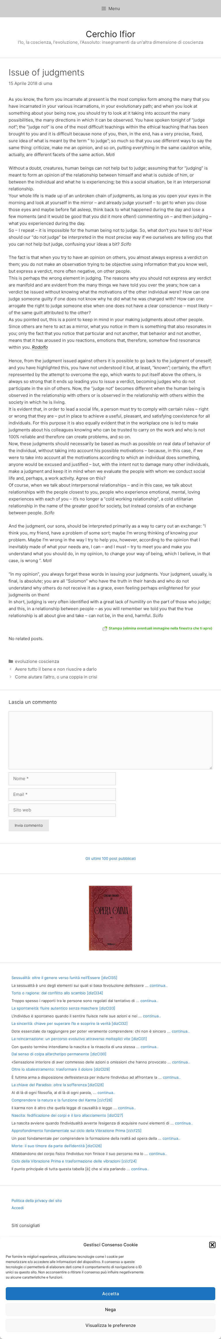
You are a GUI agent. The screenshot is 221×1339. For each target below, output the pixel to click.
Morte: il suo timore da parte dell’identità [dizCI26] (57, 1145)
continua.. (158, 985)
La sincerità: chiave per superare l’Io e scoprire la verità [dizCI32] (70, 1023)
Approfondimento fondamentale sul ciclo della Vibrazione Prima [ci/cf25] (77, 1130)
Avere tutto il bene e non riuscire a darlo (56, 669)
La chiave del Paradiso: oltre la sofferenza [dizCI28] (58, 1084)
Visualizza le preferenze (110, 1325)
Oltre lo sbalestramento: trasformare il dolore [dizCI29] (61, 1069)
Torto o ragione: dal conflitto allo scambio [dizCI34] (57, 993)
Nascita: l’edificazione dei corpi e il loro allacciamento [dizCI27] (67, 1115)
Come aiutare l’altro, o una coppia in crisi (56, 677)
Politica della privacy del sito (37, 1200)
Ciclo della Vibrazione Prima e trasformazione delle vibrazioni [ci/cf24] (74, 1161)
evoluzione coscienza (37, 661)
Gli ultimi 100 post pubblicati (110, 858)
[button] (212, 1245)
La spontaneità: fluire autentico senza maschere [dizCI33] (63, 1008)
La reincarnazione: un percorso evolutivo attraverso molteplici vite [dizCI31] (79, 1038)
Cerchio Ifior (110, 34)
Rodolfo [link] (40, 347)
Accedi (18, 1207)
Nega (110, 1309)
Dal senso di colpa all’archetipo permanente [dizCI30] (59, 1054)
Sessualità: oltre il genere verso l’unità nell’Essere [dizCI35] (64, 977)
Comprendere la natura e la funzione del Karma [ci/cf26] (62, 1100)
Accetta (110, 1293)
